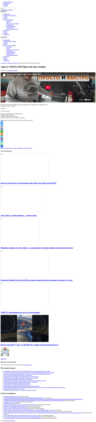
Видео (5, 31)
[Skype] (48, 141)
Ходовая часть (10, 27)
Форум (5, 18)
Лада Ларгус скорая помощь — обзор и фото (19, 215)
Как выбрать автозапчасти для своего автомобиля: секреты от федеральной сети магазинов (27, 371)
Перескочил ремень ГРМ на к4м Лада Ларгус (15, 406)
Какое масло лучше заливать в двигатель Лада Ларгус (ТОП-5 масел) (21, 376)
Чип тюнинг (29, 148)
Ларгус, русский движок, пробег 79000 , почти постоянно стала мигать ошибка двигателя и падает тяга (30, 411)
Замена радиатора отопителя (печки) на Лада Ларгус (17, 383)
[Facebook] (48, 122)
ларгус (16, 148)
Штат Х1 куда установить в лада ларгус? (14, 407)
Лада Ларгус (4, 63)
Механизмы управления (13, 23)
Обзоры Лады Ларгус (12, 63)
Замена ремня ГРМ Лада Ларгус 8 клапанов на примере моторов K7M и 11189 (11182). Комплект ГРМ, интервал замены (34, 387)
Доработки (6, 30)
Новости (6, 4)
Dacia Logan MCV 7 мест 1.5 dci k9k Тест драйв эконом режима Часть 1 (29, 345)
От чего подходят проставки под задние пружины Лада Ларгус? (20, 404)
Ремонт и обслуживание (10, 15)
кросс (10, 148)
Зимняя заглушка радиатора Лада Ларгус (14, 388)
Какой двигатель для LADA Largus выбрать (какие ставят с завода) (21, 378)
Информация (7, 3)
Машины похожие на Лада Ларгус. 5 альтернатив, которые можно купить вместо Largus (37, 248)
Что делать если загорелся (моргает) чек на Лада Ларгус (18, 375)
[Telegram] (48, 136)
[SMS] (48, 144)
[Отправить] (48, 146)
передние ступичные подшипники (12, 402)
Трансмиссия (10, 25)
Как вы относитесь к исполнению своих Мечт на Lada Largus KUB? (28, 183)
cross (2, 148)
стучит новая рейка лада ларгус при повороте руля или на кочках (20, 415)
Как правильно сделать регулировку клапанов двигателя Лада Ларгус (21, 386)
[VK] (48, 129)
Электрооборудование (12, 29)
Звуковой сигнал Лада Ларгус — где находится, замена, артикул (20, 390)
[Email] (48, 127)
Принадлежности (11, 26)
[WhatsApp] (48, 132)
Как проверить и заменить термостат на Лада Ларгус (17, 384)
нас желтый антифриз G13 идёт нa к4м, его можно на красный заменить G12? (24, 418)
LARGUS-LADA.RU (9, 420)
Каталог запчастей (8, 19)
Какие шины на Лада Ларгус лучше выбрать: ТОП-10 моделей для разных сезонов (25, 380)
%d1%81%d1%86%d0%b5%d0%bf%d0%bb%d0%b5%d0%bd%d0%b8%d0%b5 (23, 398)
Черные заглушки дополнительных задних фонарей (17, 408)
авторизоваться (27, 364)
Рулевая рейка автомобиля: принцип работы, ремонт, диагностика (21, 382)
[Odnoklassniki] (48, 134)
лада (13, 148)
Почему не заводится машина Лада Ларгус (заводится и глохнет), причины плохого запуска (27, 374)
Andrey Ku (3, 358)
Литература (7, 34)
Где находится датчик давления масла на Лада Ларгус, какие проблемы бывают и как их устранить (29, 372)
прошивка (20, 148)
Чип (25, 148)
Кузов (8, 22)
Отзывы (6, 6)
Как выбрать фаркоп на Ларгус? (12, 396)
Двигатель (9, 21)
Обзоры (6, 33)
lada (4, 148)
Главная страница (8, 1)
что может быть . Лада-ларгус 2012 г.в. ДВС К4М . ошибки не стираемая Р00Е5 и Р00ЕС (26, 410)
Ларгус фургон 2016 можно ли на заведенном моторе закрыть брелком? (22, 416)
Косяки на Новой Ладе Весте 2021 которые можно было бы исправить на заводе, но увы (36, 280)
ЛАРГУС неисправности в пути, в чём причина (20, 312)
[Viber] (48, 139)
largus (7, 148)
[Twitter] (48, 124)
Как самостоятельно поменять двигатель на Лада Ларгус (18, 379)
